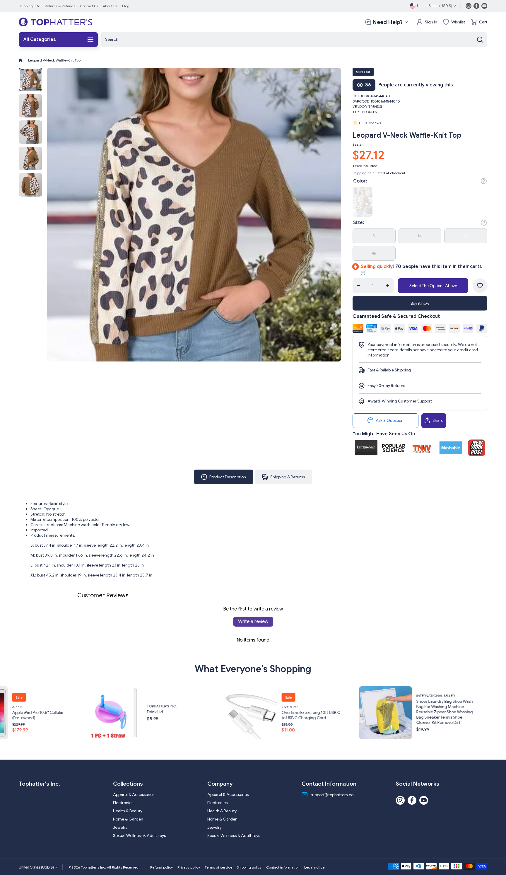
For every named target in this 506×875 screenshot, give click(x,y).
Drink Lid (10, 711)
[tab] (283, 477)
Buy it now (420, 303)
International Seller (291, 695)
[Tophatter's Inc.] (55, 22)
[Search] (480, 39)
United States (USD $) (36, 867)
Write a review (253, 622)
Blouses (369, 112)
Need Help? (387, 22)
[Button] (484, 181)
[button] (479, 22)
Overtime (145, 707)
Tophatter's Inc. (17, 706)
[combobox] (294, 39)
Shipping (360, 173)
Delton (413, 701)
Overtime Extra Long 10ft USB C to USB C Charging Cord (166, 715)
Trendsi (375, 106)
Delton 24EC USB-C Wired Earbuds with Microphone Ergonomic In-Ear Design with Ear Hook (433, 715)
